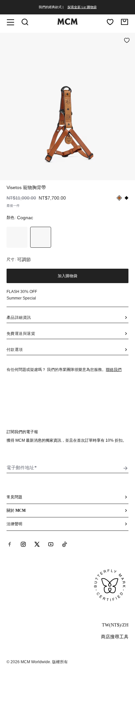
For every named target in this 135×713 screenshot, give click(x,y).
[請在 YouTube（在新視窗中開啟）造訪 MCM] (51, 544)
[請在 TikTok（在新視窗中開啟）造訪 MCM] (65, 544)
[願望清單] (110, 22)
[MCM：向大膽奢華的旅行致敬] (67, 23)
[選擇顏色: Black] (17, 237)
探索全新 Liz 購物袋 (82, 7)
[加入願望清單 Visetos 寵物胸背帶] (127, 41)
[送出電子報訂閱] (125, 468)
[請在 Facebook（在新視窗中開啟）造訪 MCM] (9, 544)
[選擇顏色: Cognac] (40, 237)
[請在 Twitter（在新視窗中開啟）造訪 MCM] (37, 544)
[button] (67, 106)
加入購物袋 (67, 276)
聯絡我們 (114, 369)
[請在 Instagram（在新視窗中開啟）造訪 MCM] (23, 544)
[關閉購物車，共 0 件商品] (124, 22)
